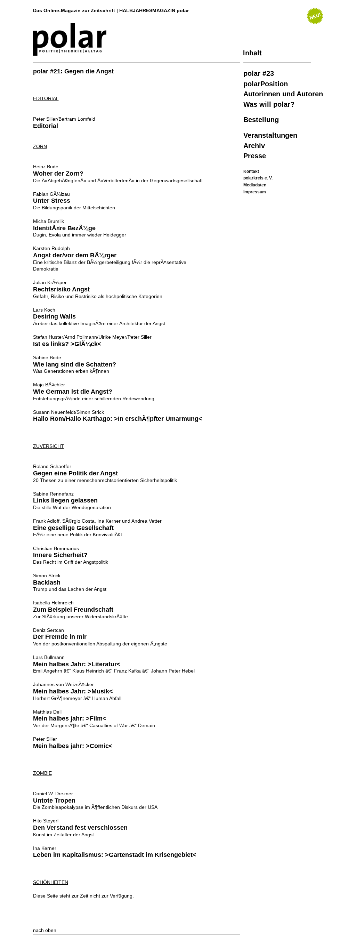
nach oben (44, 930)
